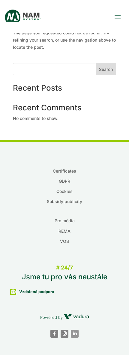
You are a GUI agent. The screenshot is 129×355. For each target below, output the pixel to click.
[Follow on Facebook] (54, 334)
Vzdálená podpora (36, 291)
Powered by (52, 317)
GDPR (64, 181)
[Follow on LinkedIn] (75, 334)
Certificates (64, 170)
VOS (64, 241)
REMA (64, 231)
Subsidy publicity (64, 201)
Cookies (64, 191)
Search (106, 69)
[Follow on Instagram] (64, 334)
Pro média (65, 220)
